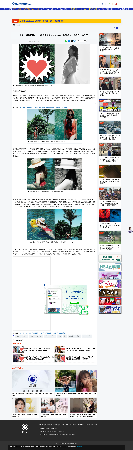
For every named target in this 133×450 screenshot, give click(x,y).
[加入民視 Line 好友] (66, 300)
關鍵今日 (109, 9)
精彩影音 (101, 9)
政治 (47, 9)
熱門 (42, 9)
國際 (66, 9)
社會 (52, 9)
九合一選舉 (35, 9)
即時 (10, 9)
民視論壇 (125, 9)
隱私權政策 (79, 446)
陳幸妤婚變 (17, 9)
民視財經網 (83, 9)
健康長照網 (93, 9)
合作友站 (117, 9)
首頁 (5, 9)
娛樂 (56, 9)
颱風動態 (26, 9)
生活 (61, 9)
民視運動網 (73, 9)
